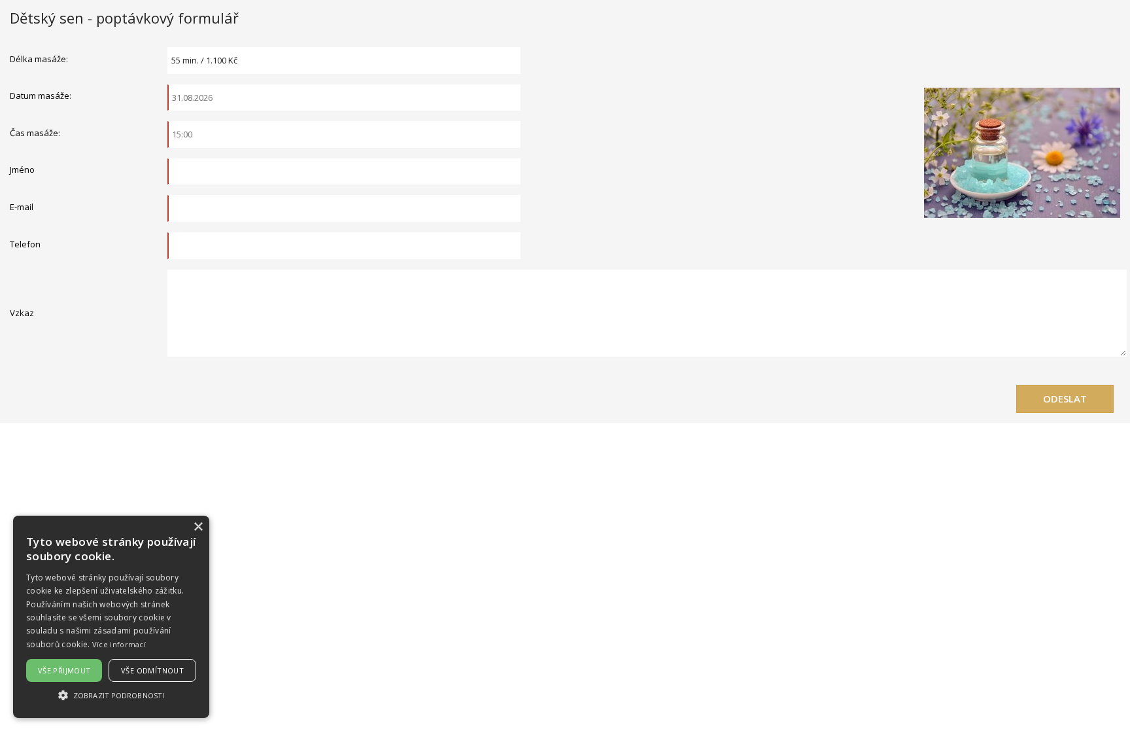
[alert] (111, 617)
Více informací (119, 644)
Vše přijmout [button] (64, 670)
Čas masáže (34, 133)
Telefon (25, 244)
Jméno (22, 169)
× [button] (198, 527)
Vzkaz (22, 313)
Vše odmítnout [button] (152, 670)
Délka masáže (38, 59)
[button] (111, 694)
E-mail (21, 207)
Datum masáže (39, 95)
